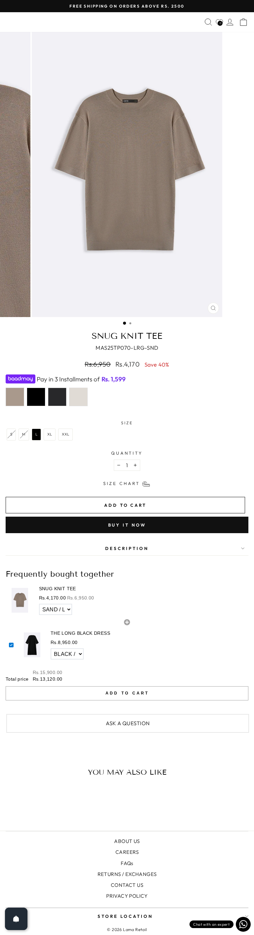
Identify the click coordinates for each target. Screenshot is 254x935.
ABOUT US (127, 841)
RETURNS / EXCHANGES (127, 874)
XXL (65, 434)
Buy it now (127, 525)
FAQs (127, 863)
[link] (20, 600)
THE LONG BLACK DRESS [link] (80, 633)
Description (127, 548)
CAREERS (127, 852)
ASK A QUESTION (128, 723)
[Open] (16, 919)
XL (49, 434)
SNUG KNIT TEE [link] (57, 588)
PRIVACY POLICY (127, 896)
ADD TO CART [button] (127, 693)
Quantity (127, 453)
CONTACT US (127, 885)
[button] (127, 601)
